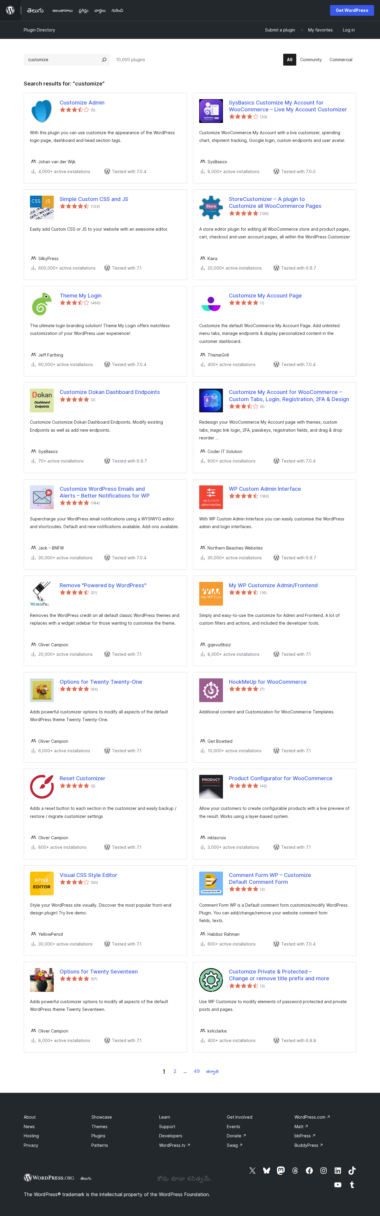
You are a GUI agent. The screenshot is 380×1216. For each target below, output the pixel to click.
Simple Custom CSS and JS (94, 199)
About (30, 1117)
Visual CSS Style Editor (88, 875)
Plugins (98, 1135)
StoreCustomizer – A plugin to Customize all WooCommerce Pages (275, 202)
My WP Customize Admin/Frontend (273, 585)
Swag (235, 1145)
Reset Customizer (82, 778)
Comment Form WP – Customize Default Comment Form (270, 878)
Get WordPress (352, 10)
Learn (164, 1117)
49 (197, 1071)
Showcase (101, 1117)
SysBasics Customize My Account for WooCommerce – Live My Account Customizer (288, 106)
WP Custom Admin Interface (265, 489)
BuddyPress (308, 1145)
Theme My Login (81, 295)
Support (167, 1126)
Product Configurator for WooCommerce (280, 778)
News (29, 1126)
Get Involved (239, 1117)
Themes (99, 1126)
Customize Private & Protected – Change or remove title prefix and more (279, 974)
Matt (301, 1126)
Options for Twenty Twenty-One (101, 682)
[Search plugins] (104, 60)
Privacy (31, 1145)
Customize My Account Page (265, 295)
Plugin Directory (39, 29)
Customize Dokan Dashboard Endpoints (110, 392)
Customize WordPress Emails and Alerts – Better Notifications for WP (105, 492)
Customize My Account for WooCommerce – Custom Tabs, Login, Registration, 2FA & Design (289, 395)
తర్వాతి (212, 1071)
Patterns (99, 1145)
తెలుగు (85, 1178)
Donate (236, 1135)
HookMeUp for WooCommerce (268, 682)
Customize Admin (82, 102)
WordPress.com (312, 1117)
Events (233, 1126)
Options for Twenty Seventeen (99, 971)
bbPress (305, 1135)
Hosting (31, 1135)
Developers (170, 1135)
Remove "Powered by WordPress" (103, 585)
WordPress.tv (175, 1145)
